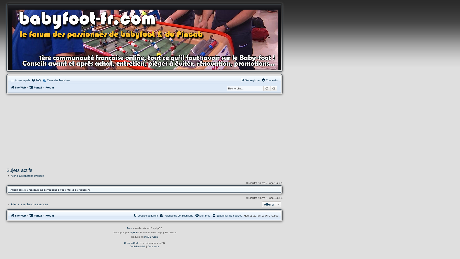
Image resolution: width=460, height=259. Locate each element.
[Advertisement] (144, 130)
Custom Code (131, 243)
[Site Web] (147, 38)
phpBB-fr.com (151, 236)
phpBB (133, 232)
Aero (129, 228)
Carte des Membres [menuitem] (58, 80)
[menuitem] (36, 80)
